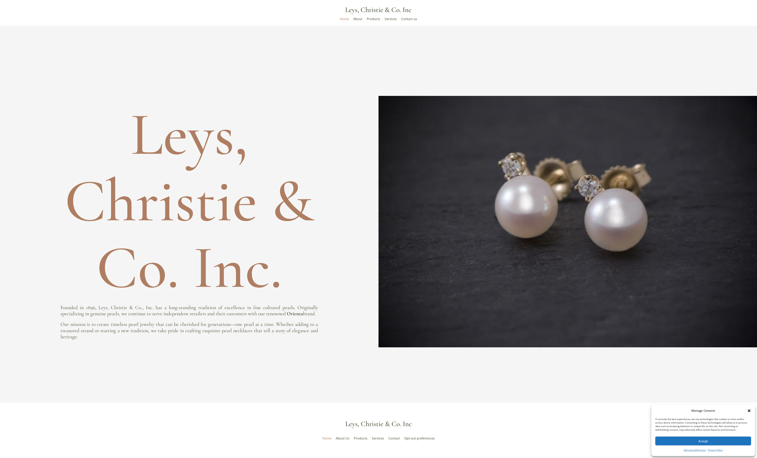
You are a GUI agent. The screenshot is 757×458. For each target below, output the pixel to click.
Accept (703, 441)
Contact (394, 438)
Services (391, 19)
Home (344, 19)
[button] (749, 411)
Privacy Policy (715, 450)
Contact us (409, 19)
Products (373, 19)
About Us (343, 438)
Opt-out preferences (695, 450)
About (357, 19)
